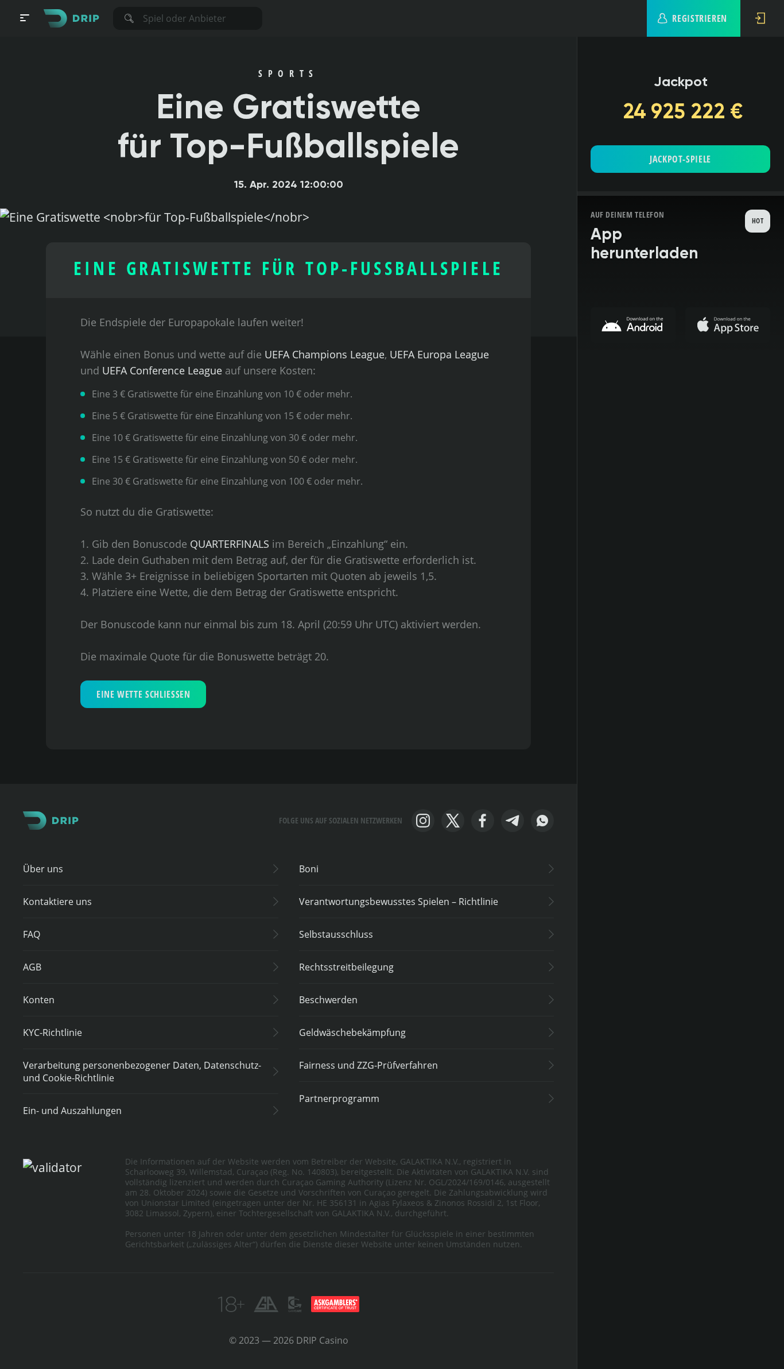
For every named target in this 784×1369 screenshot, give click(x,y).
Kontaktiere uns (57, 901)
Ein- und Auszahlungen (72, 1110)
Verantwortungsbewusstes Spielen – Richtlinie (398, 901)
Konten (39, 999)
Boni (309, 869)
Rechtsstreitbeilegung (346, 967)
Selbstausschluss (336, 934)
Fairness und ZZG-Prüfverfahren (368, 1065)
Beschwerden (328, 999)
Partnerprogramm (339, 1098)
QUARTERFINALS (229, 544)
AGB (32, 967)
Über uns (43, 869)
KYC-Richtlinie (52, 1032)
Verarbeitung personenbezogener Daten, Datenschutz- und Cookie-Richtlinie (142, 1071)
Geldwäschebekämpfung (352, 1032)
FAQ (31, 934)
